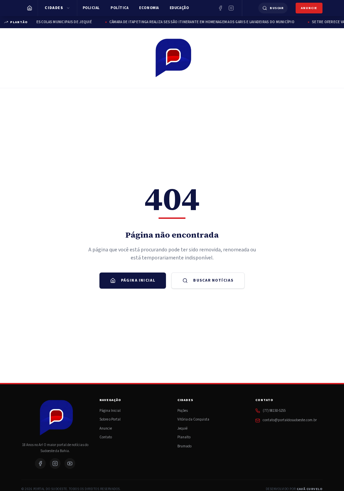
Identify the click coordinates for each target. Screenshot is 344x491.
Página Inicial (138, 280)
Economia (149, 7)
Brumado (184, 446)
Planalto (183, 437)
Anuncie (309, 8)
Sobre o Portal (110, 419)
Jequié (182, 428)
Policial (91, 7)
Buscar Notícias (213, 280)
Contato (105, 437)
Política (119, 7)
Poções (182, 410)
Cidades (54, 7)
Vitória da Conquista (193, 419)
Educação (179, 7)
